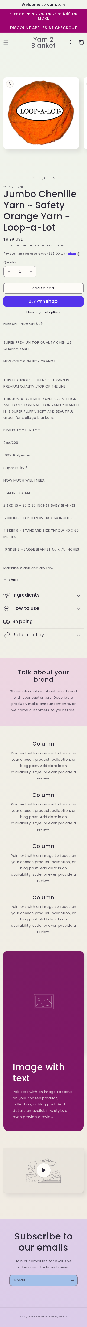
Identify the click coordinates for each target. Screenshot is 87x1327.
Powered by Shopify (56, 1316)
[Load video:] (43, 1170)
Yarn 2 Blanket (36, 1316)
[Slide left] (33, 178)
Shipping (28, 245)
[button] (6, 42)
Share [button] (14, 579)
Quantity (10, 262)
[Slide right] (54, 178)
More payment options (43, 312)
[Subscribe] (72, 1280)
